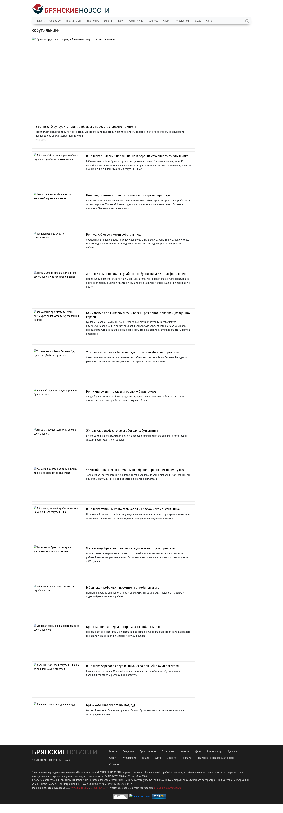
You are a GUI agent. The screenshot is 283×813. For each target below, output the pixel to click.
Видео (197, 20)
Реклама (186, 757)
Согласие (114, 764)
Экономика (93, 20)
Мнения (108, 20)
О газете (171, 757)
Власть (41, 20)
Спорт (166, 20)
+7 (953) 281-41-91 (80, 787)
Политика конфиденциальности (215, 757)
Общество (55, 20)
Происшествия (74, 20)
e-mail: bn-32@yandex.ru (167, 787)
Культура (153, 20)
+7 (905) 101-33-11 (99, 787)
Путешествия (182, 20)
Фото (209, 20)
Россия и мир (135, 20)
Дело (120, 20)
